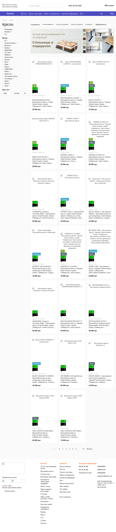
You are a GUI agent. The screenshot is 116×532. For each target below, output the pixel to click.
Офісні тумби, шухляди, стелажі (47, 498)
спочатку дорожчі (77, 24)
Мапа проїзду (101, 487)
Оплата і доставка (35, 14)
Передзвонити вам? (85, 473)
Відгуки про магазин (67, 483)
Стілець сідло (45, 474)
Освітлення (44, 501)
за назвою (88, 24)
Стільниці (44, 494)
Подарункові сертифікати (45, 508)
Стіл (42, 517)
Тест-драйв (63, 489)
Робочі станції (45, 486)
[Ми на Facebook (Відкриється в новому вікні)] (91, 14)
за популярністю (48, 24)
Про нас (24, 14)
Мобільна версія (9, 491)
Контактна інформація (70, 14)
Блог (81, 14)
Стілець (43, 520)
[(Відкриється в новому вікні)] (6, 481)
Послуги (43, 523)
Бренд (4, 38)
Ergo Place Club (65, 492)
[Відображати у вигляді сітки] (109, 24)
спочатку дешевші (62, 24)
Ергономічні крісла (47, 471)
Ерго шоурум (64, 486)
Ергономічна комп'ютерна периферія (45, 481)
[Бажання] (96, 5)
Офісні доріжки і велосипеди (46, 490)
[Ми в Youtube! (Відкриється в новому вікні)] (94, 14)
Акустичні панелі (46, 504)
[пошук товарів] (61, 5)
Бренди (43, 512)
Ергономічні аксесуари (48, 477)
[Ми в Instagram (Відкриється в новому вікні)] (96, 14)
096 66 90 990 (75, 6)
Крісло (43, 515)
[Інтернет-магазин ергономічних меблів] (13, 468)
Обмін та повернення (52, 14)
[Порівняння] (90, 5)
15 (43, 97)
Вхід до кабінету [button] (65, 466)
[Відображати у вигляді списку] (112, 24)
